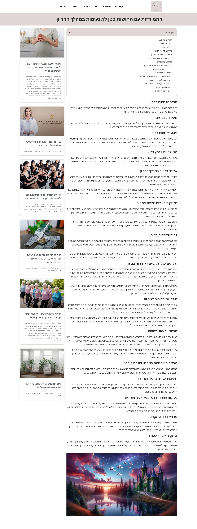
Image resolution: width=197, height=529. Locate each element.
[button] (70, 32)
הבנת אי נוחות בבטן (164, 40)
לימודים (63, 6)
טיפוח (108, 6)
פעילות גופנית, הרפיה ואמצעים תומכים (156, 84)
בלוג (96, 6)
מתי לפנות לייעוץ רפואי (163, 51)
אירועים (86, 6)
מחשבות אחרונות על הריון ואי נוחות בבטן (155, 76)
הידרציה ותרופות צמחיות (162, 69)
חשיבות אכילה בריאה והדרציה (159, 80)
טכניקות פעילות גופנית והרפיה (160, 58)
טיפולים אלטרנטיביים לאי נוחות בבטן (158, 65)
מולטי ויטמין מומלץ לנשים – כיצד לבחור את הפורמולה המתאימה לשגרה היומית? (43, 67)
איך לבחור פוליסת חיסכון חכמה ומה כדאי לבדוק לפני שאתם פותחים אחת (44, 259)
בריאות (75, 6)
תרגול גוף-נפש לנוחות (163, 73)
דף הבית (119, 6)
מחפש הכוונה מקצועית (162, 87)
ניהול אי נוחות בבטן (165, 47)
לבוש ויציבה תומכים (164, 62)
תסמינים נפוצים (166, 44)
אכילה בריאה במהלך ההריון (161, 55)
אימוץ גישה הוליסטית (163, 91)
